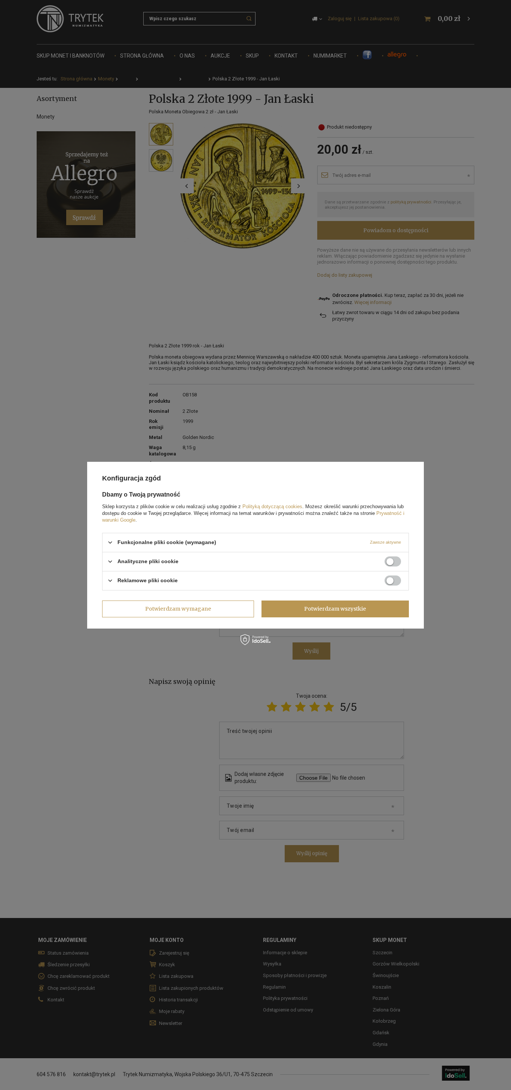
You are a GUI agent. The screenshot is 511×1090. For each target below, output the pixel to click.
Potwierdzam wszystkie (335, 608)
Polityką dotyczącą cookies (272, 506)
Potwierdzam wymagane (178, 608)
